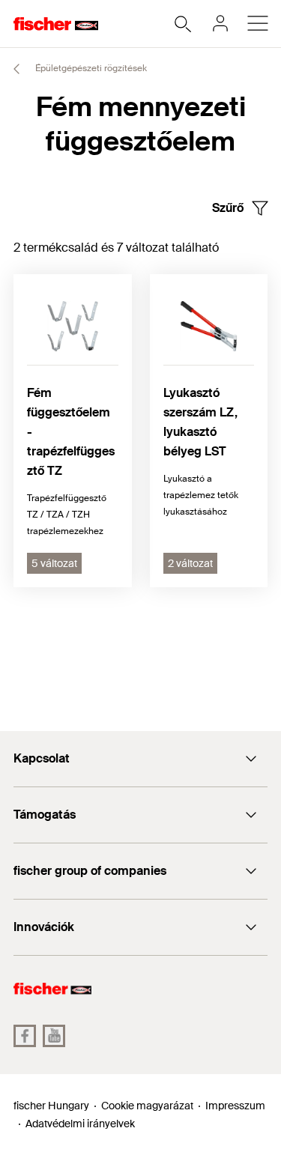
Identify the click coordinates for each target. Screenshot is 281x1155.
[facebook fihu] (24, 1036)
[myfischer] (220, 23)
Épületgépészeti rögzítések (90, 68)
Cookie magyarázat (147, 1105)
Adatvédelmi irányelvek (80, 1123)
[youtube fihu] (54, 1036)
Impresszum (235, 1105)
